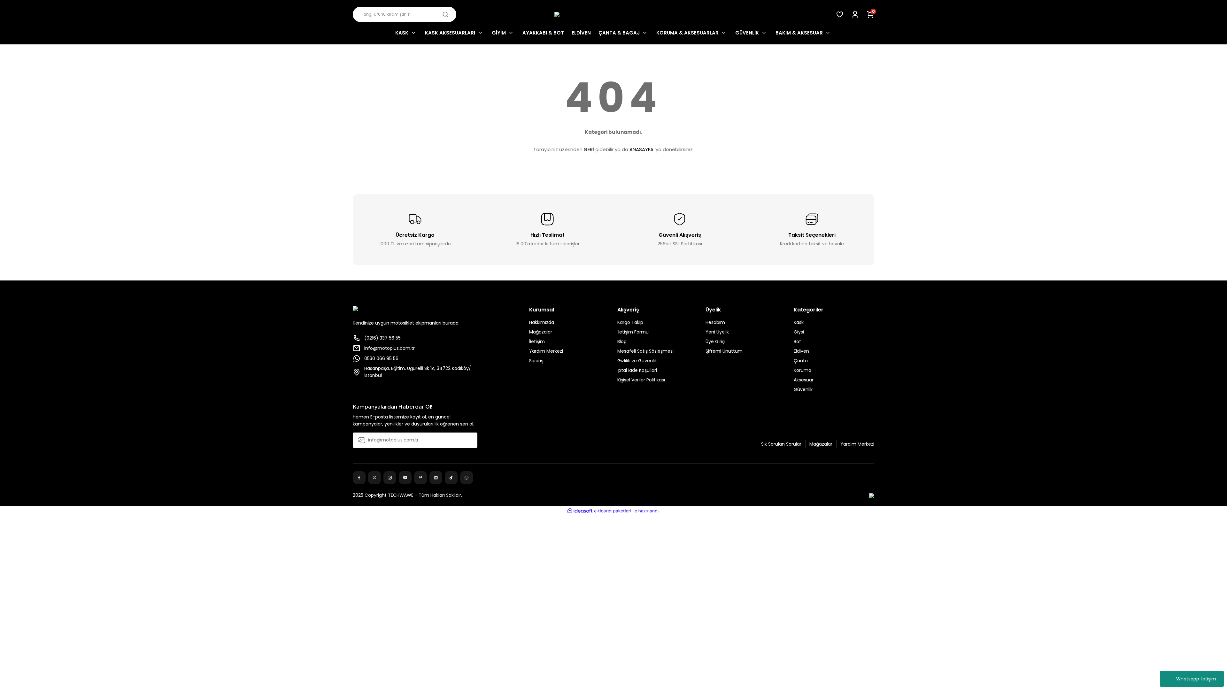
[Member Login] (855, 14)
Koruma (802, 370)
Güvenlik (803, 389)
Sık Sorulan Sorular (781, 444)
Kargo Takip (630, 322)
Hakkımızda (541, 322)
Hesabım (715, 322)
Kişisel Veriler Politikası (641, 380)
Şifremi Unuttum (724, 351)
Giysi (799, 332)
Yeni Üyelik (717, 332)
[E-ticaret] (612, 511)
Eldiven (801, 351)
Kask (799, 322)
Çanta (801, 360)
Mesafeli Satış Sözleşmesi (645, 351)
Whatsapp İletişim (1196, 679)
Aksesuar (804, 380)
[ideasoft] (580, 511)
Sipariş (536, 360)
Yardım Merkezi (546, 351)
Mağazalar (540, 332)
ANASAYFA (641, 149)
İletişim (537, 341)
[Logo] (613, 14)
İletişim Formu (633, 332)
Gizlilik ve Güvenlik (637, 360)
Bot (797, 341)
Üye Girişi (715, 341)
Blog (622, 341)
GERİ (589, 149)
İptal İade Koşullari (637, 370)
